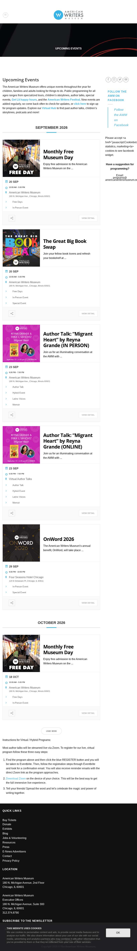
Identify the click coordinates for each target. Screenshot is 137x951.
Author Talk (18, 387)
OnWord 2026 (58, 539)
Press (6, 847)
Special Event (19, 303)
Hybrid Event (19, 393)
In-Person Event (20, 207)
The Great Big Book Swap (64, 244)
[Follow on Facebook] (108, 79)
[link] (49, 108)
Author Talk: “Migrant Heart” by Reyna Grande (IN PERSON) (68, 339)
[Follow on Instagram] (114, 79)
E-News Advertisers (14, 851)
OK (118, 932)
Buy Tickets (9, 820)
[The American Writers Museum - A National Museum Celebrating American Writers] (68, 15)
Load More (51, 731)
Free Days (18, 202)
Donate (7, 824)
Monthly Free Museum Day (58, 154)
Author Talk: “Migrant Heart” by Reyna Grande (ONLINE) (68, 441)
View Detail (88, 218)
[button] (5, 15)
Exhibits (7, 828)
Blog (5, 833)
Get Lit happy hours (24, 99)
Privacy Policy (11, 860)
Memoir (16, 404)
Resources (9, 842)
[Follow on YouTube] (125, 79)
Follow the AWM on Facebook (117, 96)
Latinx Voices (19, 399)
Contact (7, 856)
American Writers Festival (64, 99)
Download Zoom (16, 778)
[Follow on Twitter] (120, 79)
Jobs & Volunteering (14, 838)
